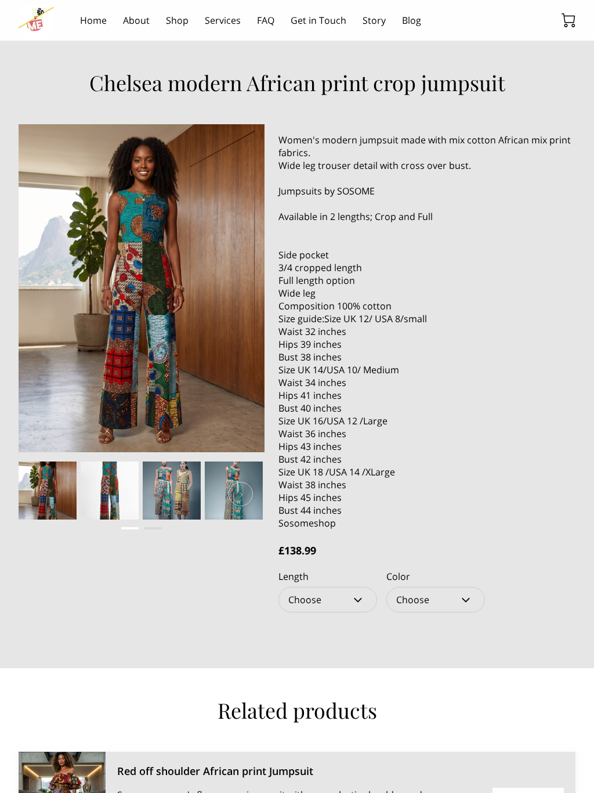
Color (398, 576)
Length (293, 576)
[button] (327, 599)
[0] (568, 20)
